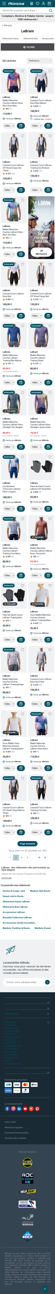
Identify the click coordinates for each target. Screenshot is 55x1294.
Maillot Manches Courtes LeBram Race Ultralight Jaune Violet (40, 424)
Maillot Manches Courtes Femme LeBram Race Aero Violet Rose (39, 746)
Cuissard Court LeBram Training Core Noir (41, 808)
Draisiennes (10, 1040)
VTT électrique (12, 1031)
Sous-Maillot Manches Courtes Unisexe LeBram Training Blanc (40, 617)
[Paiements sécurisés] (18, 1087)
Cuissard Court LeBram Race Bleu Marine (41, 101)
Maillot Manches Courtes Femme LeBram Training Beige (13, 682)
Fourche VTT (11, 1034)
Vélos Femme (11, 1048)
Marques (8, 25)
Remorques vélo (13, 1063)
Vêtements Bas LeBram (15, 907)
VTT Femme (11, 1054)
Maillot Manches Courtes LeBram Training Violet (37, 358)
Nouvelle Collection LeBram (17, 917)
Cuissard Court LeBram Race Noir (13, 294)
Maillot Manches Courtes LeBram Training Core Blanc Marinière (12, 551)
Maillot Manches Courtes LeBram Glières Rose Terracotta (41, 551)
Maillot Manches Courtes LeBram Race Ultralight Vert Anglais (13, 424)
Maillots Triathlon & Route (16, 928)
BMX (7, 1060)
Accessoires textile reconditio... (20, 923)
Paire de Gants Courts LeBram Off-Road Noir (40, 487)
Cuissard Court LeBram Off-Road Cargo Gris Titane (13, 168)
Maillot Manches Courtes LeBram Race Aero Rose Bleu (13, 103)
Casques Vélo (11, 1057)
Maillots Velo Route (40, 891)
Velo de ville (11, 1022)
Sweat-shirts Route (13, 896)
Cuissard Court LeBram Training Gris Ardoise (41, 166)
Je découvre (41, 252)
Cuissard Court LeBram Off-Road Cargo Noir (41, 294)
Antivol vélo (10, 1043)
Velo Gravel (10, 1051)
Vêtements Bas (30, 38)
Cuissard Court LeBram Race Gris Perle (41, 680)
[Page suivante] (45, 857)
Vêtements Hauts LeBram (16, 901)
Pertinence (34, 60)
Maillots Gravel (43, 928)
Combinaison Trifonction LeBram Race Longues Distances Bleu (12, 489)
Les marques (11, 1013)
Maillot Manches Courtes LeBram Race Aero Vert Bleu (13, 232)
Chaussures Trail (13, 1046)
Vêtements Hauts (10, 38)
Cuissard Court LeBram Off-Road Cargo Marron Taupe (14, 810)
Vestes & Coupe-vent (14, 891)
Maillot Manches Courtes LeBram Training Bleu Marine (12, 358)
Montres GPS (11, 1028)
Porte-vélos (10, 1025)
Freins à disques (13, 1037)
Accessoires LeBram (14, 912)
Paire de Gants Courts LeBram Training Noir (13, 616)
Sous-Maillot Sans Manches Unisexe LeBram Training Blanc (13, 746)
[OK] (47, 982)
